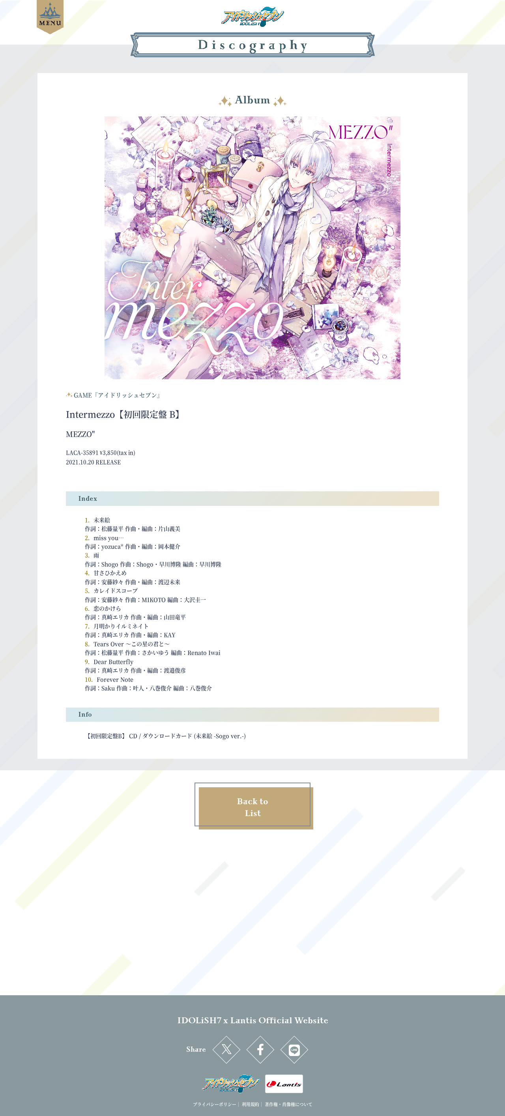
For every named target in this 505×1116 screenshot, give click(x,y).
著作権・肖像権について (288, 1104)
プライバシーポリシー (214, 1104)
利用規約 (250, 1104)
